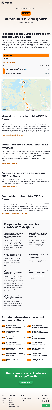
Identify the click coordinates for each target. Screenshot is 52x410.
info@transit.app (46, 398)
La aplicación (37, 155)
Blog (3, 400)
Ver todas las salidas (8, 186)
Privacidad (11, 404)
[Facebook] (46, 401)
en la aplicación (8, 282)
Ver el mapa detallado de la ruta (12, 135)
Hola (3, 396)
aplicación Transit (28, 183)
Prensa (3, 402)
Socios (23, 396)
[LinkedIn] (48, 401)
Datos (22, 400)
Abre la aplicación (33, 126)
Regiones (4, 398)
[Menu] (49, 3)
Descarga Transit (25, 382)
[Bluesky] (44, 401)
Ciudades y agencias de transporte (30, 398)
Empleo (11, 402)
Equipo (10, 400)
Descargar (46, 405)
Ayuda (3, 404)
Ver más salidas (8, 62)
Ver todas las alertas (8, 163)
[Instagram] (42, 401)
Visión (10, 398)
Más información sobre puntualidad (14, 213)
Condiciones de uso (14, 406)
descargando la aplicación (35, 246)
